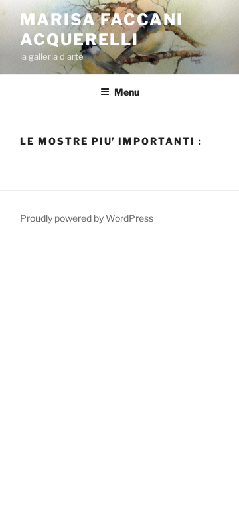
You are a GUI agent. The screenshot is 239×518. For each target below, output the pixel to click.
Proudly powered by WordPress (86, 218)
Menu (126, 92)
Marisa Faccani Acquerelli (101, 29)
